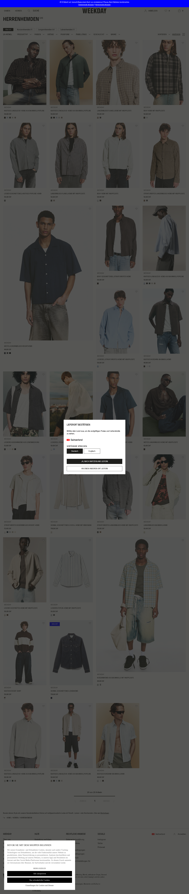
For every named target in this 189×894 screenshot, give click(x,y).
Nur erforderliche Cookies (39, 880)
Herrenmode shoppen (103, 5)
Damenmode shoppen (86, 5)
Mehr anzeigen (39, 868)
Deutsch (74, 451)
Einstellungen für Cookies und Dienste (40, 885)
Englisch (92, 451)
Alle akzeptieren (39, 874)
